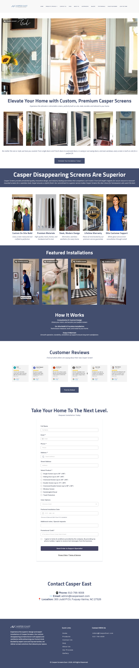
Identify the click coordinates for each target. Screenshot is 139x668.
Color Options (45, 500)
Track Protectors (49, 495)
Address (44, 452)
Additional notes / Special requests (53, 521)
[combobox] (69, 504)
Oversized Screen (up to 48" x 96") (55, 480)
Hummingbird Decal (50, 492)
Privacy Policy (63, 555)
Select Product (46, 470)
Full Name (44, 426)
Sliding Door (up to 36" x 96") (53, 477)
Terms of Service (75, 555)
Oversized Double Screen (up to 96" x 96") (58, 486)
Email (43, 435)
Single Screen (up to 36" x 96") (54, 474)
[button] (56, 6)
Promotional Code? (47, 530)
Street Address (46, 461)
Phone (44, 444)
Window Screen (48, 489)
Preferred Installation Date (50, 509)
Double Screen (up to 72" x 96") (54, 483)
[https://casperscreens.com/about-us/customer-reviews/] (20, 373)
